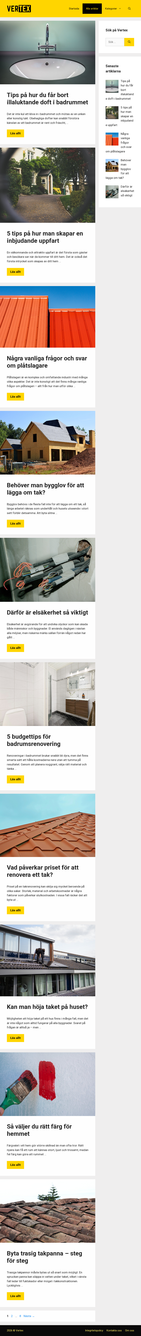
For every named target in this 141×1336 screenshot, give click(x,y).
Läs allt (15, 133)
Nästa (29, 1316)
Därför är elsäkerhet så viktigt (47, 612)
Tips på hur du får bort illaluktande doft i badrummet (47, 99)
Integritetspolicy (94, 1330)
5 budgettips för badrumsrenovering (34, 740)
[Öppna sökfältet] (129, 8)
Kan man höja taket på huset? (47, 1006)
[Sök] (129, 42)
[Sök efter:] (115, 42)
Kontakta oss (114, 1330)
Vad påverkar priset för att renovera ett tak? (43, 871)
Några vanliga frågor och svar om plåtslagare (47, 362)
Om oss (129, 1330)
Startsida (74, 8)
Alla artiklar (92, 8)
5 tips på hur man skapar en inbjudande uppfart (45, 237)
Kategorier (111, 8)
